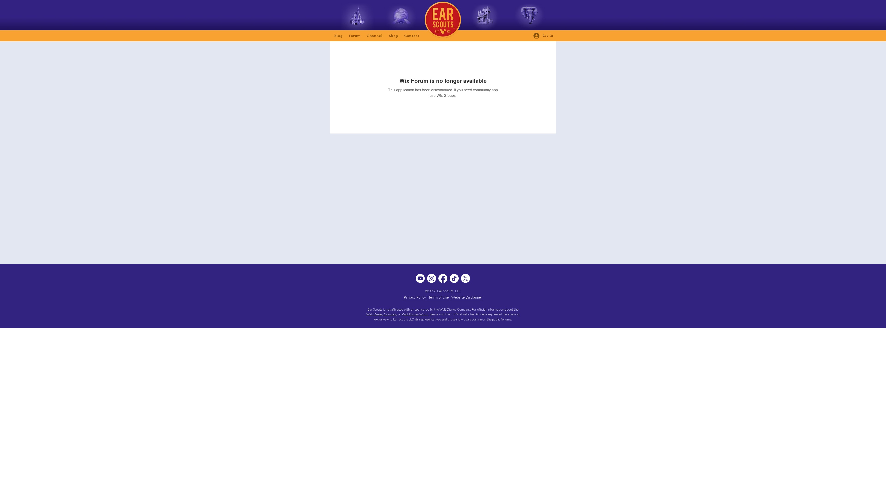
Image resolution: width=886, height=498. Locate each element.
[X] (465, 278)
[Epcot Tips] (401, 17)
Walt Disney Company (381, 314)
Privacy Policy (415, 297)
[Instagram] (431, 278)
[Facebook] (442, 278)
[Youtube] (420, 278)
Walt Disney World (415, 314)
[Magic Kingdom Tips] (357, 17)
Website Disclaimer (466, 297)
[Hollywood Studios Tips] (485, 17)
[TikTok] (454, 278)
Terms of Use (438, 297)
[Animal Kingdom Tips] (529, 17)
